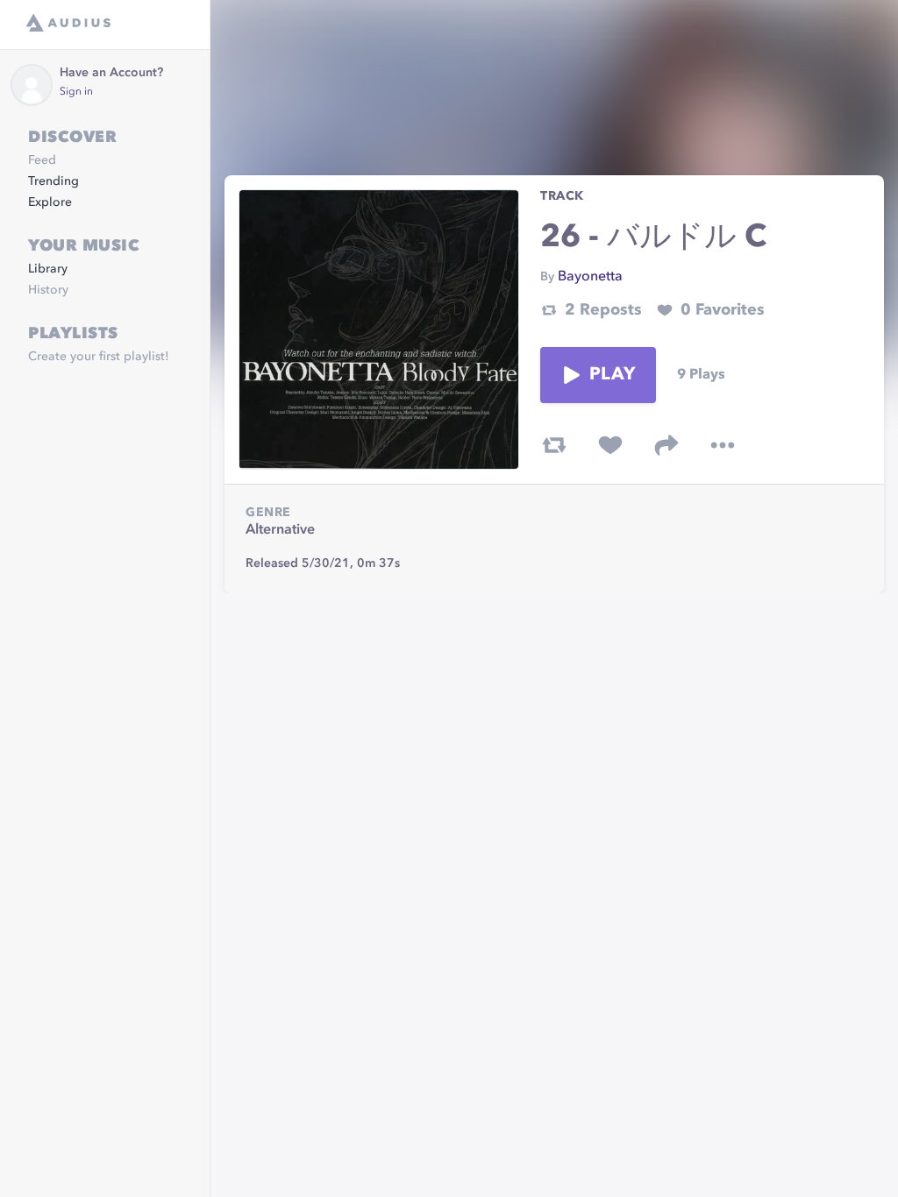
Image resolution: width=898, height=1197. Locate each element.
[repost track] (554, 445)
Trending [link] (53, 181)
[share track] (666, 445)
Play (612, 375)
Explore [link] (50, 202)
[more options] (723, 445)
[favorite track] (610, 445)
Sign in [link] (76, 92)
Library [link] (48, 269)
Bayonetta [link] (590, 277)
